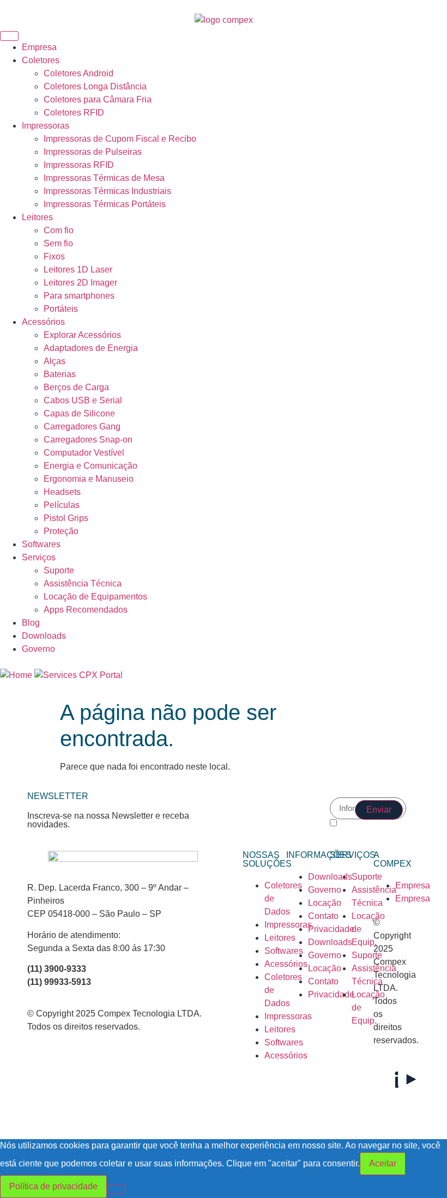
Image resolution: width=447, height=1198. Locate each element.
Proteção (61, 531)
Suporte (59, 570)
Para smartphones (79, 295)
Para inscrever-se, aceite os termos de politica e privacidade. (368, 830)
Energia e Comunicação (90, 465)
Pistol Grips (66, 518)
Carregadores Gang (82, 426)
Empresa (39, 47)
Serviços (39, 557)
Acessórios (43, 321)
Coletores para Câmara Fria (98, 99)
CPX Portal (101, 675)
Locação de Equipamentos (95, 596)
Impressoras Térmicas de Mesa (104, 178)
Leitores (37, 217)
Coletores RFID (74, 112)
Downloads (44, 635)
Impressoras (45, 125)
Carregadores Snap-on (88, 439)
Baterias (60, 374)
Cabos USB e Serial (83, 400)
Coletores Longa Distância (95, 86)
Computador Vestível (84, 452)
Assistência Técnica (83, 583)
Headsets (62, 492)
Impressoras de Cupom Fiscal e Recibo (120, 138)
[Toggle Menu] (9, 36)
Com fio (59, 230)
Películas (62, 505)
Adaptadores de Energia (91, 348)
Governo (38, 649)
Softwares (41, 544)
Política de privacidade (53, 1186)
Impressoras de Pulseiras (93, 151)
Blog (31, 622)
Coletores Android (78, 73)
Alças (54, 361)
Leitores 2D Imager (80, 282)
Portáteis (61, 308)
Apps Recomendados (86, 609)
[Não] (116, 1189)
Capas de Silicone (79, 413)
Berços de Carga (76, 387)
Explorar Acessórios (82, 335)
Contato (323, 916)
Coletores (40, 60)
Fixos (54, 256)
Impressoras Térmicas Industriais (107, 191)
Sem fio (58, 243)
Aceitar (382, 1163)
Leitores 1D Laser (78, 269)
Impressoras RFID (79, 165)
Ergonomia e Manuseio (89, 478)
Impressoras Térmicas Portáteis (105, 204)
